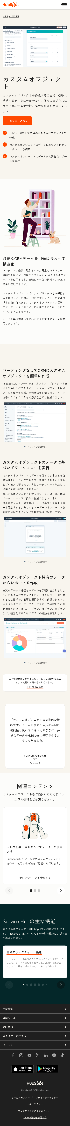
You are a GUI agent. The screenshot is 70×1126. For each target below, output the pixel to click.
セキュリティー (35, 1104)
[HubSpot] (11, 4)
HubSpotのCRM (11, 16)
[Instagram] (21, 1055)
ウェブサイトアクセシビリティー (35, 1110)
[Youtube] (29, 1055)
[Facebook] (13, 1055)
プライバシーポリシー (47, 1097)
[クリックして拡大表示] (35, 218)
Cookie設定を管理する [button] (35, 1117)
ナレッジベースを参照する (35, 878)
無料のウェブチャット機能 (24, 952)
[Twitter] (37, 1055)
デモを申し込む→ (17, 121)
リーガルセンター (21, 1097)
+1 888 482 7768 (35, 686)
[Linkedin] (45, 1055)
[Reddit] (54, 1055)
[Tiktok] (62, 1055)
